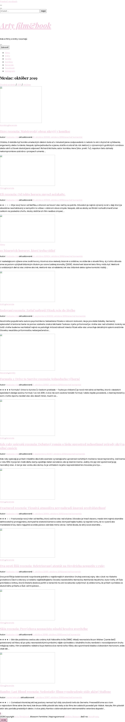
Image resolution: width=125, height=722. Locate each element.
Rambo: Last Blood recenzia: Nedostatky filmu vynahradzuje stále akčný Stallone (55, 691)
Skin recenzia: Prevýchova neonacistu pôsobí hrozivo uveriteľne (44, 629)
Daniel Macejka (13, 697)
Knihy (7, 55)
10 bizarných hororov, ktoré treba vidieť (27, 250)
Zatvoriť (4, 47)
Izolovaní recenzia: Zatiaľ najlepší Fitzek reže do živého (37, 310)
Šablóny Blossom (72, 716)
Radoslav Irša (12, 137)
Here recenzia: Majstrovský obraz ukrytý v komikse (35, 131)
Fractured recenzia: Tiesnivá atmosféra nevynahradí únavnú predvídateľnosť (52, 508)
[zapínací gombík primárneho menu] (1, 44)
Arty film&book (25, 25)
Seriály (8, 58)
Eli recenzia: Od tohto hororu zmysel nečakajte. (32, 194)
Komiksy (9, 62)
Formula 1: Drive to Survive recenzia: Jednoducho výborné (40, 379)
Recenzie (9, 65)
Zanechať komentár (73, 137)
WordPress (93, 716)
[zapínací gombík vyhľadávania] (1, 8)
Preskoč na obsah (8, 1)
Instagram (10, 71)
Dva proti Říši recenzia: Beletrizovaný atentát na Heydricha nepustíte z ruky (52, 566)
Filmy (7, 52)
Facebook (10, 68)
